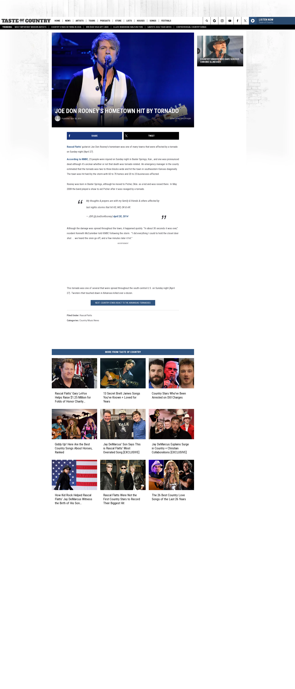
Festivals (166, 21)
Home (57, 21)
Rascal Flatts (74, 146)
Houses (141, 21)
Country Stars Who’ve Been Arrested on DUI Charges (169, 395)
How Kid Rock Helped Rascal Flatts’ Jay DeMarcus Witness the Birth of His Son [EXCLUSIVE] (73, 499)
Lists (129, 21)
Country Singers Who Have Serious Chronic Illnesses (219, 60)
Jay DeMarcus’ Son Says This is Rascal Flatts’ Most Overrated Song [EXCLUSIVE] (122, 448)
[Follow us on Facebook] (237, 21)
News (68, 21)
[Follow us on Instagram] (222, 21)
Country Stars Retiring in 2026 (66, 27)
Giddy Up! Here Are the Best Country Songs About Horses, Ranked (73, 448)
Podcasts (105, 21)
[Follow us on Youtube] (230, 21)
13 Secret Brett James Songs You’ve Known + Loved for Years (121, 397)
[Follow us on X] (245, 21)
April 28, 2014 (120, 216)
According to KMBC (77, 159)
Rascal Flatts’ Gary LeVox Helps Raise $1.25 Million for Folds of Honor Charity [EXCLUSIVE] (73, 397)
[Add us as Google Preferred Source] (214, 21)
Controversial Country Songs (191, 27)
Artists (80, 21)
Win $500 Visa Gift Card (97, 27)
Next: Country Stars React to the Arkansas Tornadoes (123, 303)
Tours (92, 21)
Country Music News (89, 320)
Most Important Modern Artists (30, 27)
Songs (153, 21)
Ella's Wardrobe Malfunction (128, 27)
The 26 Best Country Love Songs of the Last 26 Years (169, 497)
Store (118, 21)
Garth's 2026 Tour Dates (159, 27)
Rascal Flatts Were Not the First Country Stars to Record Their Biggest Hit (121, 499)
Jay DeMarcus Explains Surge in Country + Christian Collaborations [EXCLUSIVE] (170, 448)
